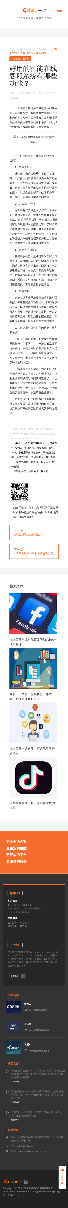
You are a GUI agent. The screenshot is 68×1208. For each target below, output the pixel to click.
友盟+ (27, 1044)
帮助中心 (25, 49)
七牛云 (27, 1024)
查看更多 (14, 976)
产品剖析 (42, 49)
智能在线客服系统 (20, 58)
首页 (12, 49)
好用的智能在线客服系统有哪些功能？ (33, 51)
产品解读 (24, 922)
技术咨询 (12, 922)
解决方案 (12, 926)
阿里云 (27, 1003)
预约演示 (24, 926)
